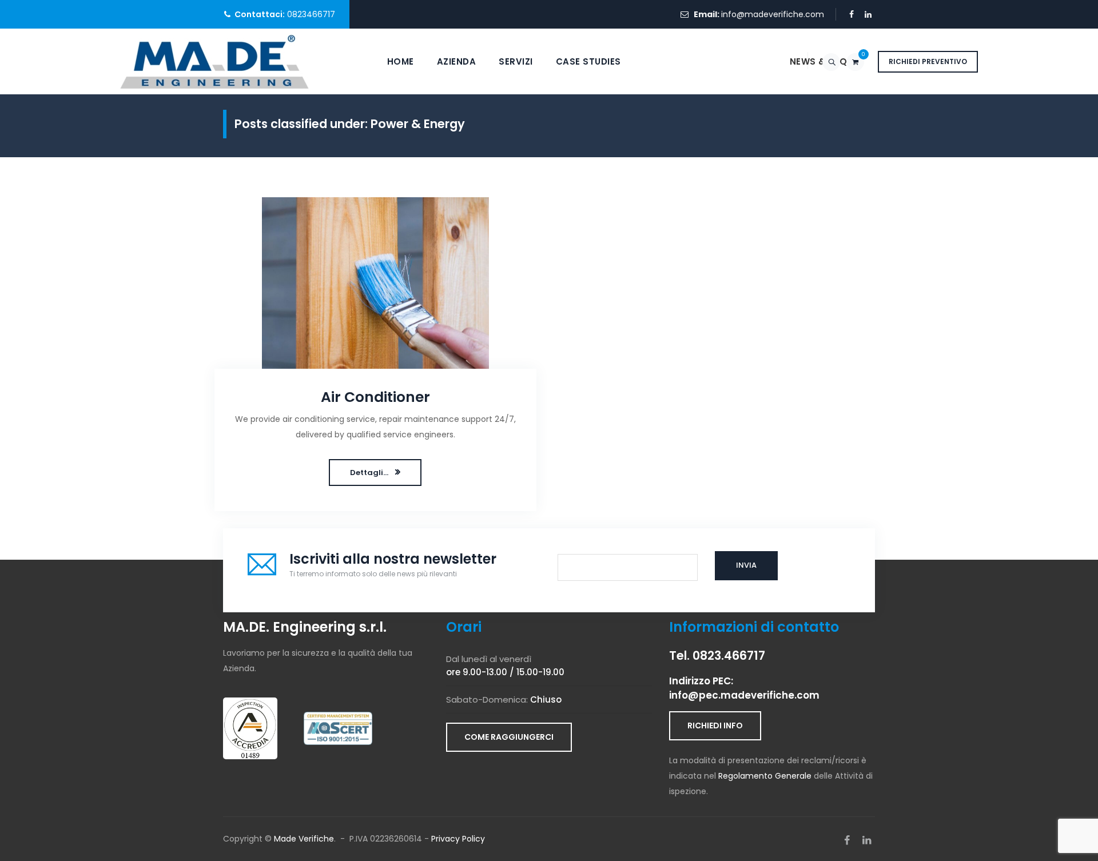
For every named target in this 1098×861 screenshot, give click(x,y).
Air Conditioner (375, 397)
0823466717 (311, 14)
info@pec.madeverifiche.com (744, 695)
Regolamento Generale (764, 776)
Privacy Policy (458, 838)
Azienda (456, 61)
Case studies (588, 61)
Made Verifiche (304, 838)
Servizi (516, 61)
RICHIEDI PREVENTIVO (928, 61)
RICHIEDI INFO (715, 725)
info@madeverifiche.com (772, 14)
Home (400, 61)
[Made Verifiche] (214, 61)
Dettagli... (369, 472)
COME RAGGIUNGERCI (509, 737)
